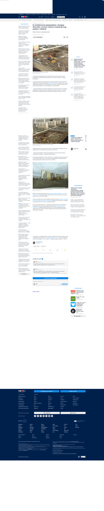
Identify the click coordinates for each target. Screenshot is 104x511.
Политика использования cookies (58, 450)
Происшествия (63, 401)
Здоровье (36, 408)
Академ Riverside (36, 246)
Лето (49, 401)
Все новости (24, 24)
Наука (49, 404)
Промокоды (27, 14)
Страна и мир (75, 399)
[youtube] (49, 416)
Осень (62, 397)
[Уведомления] (82, 17)
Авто (35, 396)
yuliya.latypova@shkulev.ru (75, 441)
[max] (43, 416)
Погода (38, 14)
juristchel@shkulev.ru (43, 449)
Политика (62, 399)
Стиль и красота (76, 397)
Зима (49, 396)
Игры (63, 14)
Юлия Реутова (39, 241)
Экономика (75, 403)
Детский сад (43, 246)
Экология (74, 401)
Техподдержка (21, 404)
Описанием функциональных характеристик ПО (60, 446)
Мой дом (50, 403)
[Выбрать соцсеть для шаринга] (67, 37)
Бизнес (35, 397)
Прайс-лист (20, 397)
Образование (50, 408)
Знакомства (33, 14)
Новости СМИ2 (36, 291)
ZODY (66, 14)
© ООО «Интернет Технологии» (23, 456)
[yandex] (52, 416)
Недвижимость (21, 14)
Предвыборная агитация (23, 406)
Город (35, 401)
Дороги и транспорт (38, 403)
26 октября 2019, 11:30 (36, 34)
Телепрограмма (44, 14)
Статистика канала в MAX (23, 408)
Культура (50, 399)
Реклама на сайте (21, 396)
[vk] (38, 416)
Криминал (50, 397)
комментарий (38, 37)
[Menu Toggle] (19, 17)
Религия (62, 406)
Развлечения (63, 404)
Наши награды (21, 401)
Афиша (49, 14)
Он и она (62, 396)
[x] (46, 416)
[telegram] (35, 416)
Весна (35, 399)
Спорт (74, 396)
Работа (62, 403)
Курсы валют (58, 14)
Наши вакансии (21, 403)
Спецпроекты (75, 404)
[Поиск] (79, 17)
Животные (36, 406)
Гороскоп (53, 14)
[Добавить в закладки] (64, 37)
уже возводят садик (52, 83)
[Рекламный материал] (61, 17)
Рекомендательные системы (57, 452)
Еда (34, 404)
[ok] (41, 416)
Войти (36, 284)
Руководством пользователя (57, 445)
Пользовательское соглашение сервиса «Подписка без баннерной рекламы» (64, 453)
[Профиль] (85, 17)
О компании (20, 399)
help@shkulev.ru (25, 450)
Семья (62, 408)
